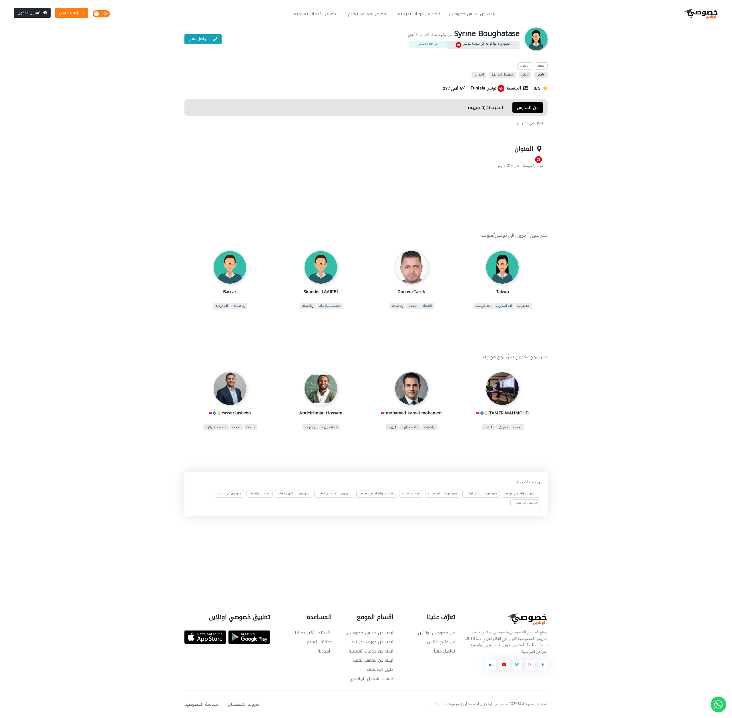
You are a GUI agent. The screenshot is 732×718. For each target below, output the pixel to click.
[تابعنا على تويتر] (517, 664)
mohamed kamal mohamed (413, 413)
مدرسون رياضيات (260, 493)
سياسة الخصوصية (201, 704)
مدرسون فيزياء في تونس (481, 493)
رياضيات (524, 65)
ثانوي (524, 75)
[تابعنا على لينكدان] (491, 664)
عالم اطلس (437, 704)
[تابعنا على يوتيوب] (504, 664)
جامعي (540, 75)
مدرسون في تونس (525, 503)
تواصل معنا (444, 651)
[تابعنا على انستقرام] (530, 664)
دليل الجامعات (380, 669)
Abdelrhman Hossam (320, 413)
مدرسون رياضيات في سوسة (376, 493)
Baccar (229, 292)
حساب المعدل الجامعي (371, 679)
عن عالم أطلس (441, 642)
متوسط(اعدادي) (503, 75)
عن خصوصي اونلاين (436, 633)
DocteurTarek (411, 292)
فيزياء (541, 65)
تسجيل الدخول (29, 12)
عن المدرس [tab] (527, 108)
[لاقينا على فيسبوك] (543, 664)
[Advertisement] (361, 201)
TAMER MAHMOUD (508, 413)
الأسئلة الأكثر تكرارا (313, 633)
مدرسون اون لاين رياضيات (293, 493)
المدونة (325, 651)
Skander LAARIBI (320, 292)
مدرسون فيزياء (411, 493)
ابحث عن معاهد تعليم (368, 14)
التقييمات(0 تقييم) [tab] (485, 108)
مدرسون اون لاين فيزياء (442, 493)
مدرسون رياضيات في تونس (334, 493)
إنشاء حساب (68, 12)
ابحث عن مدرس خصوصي (472, 14)
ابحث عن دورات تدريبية (419, 14)
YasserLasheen (236, 413)
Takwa (502, 292)
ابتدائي (479, 75)
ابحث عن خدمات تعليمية (316, 14)
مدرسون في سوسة (229, 493)
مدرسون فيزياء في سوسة (521, 493)
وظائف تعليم (319, 642)
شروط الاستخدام (243, 704)
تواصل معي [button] (198, 39)
